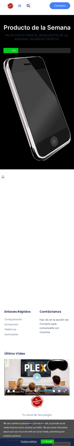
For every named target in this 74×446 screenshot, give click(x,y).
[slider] (18, 391)
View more (27, 435)
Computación (13, 319)
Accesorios (11, 324)
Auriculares (11, 334)
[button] (19, 5)
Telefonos (10, 329)
